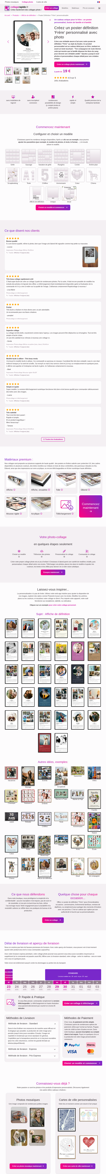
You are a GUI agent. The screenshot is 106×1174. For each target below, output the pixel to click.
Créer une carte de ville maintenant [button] (77, 1166)
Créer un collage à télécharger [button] (79, 1003)
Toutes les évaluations (54, 439)
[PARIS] (53, 193)
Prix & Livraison (88, 8)
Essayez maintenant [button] (51, 572)
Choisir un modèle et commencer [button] (51, 207)
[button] (9, 71)
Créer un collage (51, 8)
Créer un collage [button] (51, 920)
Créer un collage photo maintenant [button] (70, 64)
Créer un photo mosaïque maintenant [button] (27, 1166)
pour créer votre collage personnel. (62, 605)
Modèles (65, 8)
